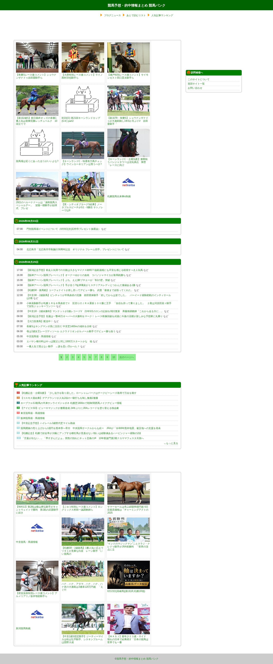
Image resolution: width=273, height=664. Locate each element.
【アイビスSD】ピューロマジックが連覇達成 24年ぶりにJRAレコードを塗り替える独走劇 (70, 408)
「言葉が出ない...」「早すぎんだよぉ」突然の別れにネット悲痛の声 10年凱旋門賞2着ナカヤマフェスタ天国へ (83, 438)
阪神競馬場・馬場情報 (33, 418)
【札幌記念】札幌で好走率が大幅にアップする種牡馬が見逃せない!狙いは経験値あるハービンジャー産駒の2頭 (81, 433)
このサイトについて (198, 79)
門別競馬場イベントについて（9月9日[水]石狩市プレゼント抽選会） (64, 229)
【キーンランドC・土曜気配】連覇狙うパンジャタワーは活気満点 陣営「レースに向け (127, 162)
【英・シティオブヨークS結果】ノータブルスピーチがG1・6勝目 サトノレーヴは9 (82, 207)
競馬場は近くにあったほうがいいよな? (37, 161)
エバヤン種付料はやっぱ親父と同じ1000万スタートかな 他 (59, 341)
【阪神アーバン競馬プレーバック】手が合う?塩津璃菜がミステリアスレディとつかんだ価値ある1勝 (81, 285)
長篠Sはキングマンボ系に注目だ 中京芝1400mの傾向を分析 (59, 326)
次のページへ (126, 357)
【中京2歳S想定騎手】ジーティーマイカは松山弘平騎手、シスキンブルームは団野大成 (82, 639)
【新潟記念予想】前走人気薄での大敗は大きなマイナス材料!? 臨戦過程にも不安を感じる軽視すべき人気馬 (85, 270)
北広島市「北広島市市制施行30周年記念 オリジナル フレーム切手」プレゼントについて (75, 249)
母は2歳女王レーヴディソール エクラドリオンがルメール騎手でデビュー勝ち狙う (71, 331)
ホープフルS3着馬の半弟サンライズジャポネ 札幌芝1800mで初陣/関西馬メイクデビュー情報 (71, 403)
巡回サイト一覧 (196, 83)
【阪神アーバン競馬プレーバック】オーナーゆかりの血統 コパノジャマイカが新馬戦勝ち (76, 275)
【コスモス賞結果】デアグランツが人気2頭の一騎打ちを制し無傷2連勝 (59, 398)
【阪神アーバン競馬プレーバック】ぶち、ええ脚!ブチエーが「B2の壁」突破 (68, 280)
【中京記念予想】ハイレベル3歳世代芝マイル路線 (48, 423)
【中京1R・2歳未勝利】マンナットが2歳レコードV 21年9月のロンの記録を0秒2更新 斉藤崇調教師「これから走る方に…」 (95, 311)
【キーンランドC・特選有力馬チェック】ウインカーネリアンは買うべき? (82, 163)
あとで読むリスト (136, 15)
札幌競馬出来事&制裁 (119, 196)
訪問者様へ (197, 72)
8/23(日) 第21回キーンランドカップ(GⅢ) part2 (81, 119)
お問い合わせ (195, 88)
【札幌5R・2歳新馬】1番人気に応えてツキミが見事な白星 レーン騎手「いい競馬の (82, 551)
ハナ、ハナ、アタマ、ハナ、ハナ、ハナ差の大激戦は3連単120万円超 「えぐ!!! (82, 586)
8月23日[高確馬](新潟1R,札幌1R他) (126, 591)
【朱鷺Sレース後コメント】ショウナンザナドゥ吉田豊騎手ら (36, 76)
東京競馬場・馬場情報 (33, 413)
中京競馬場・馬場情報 (39, 336)
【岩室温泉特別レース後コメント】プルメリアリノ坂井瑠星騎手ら (36, 595)
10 (113, 357)
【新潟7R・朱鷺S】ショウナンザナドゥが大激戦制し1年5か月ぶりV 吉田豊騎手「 (127, 121)
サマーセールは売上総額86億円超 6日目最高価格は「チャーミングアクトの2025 (127, 509)
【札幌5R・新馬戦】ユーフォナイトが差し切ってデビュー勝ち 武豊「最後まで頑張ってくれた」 (80, 290)
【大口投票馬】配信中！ (40, 321)
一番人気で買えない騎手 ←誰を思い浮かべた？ (53, 346)
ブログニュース (112, 15)
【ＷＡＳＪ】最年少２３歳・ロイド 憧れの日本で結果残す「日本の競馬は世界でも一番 (127, 639)
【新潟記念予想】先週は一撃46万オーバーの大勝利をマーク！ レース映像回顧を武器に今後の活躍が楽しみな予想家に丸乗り (95, 316)
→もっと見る (171, 443)
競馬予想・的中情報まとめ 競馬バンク (136, 5)
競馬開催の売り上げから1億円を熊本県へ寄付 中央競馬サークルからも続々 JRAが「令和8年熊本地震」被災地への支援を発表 (91, 428)
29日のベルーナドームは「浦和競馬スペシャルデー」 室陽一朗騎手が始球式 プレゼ (36, 205)
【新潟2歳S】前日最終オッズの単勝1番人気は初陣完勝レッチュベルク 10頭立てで (36, 121)
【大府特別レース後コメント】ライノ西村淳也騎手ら (82, 76)
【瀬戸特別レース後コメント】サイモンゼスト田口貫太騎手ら (127, 76)
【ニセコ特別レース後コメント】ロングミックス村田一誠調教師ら (82, 508)
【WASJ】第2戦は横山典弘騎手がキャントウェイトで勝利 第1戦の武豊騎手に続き (37, 509)
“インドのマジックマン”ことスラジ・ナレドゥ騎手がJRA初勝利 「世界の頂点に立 (128, 546)
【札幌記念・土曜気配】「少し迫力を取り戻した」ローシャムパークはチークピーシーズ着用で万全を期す (78, 393)
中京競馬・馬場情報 (27, 542)
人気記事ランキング (162, 15)
